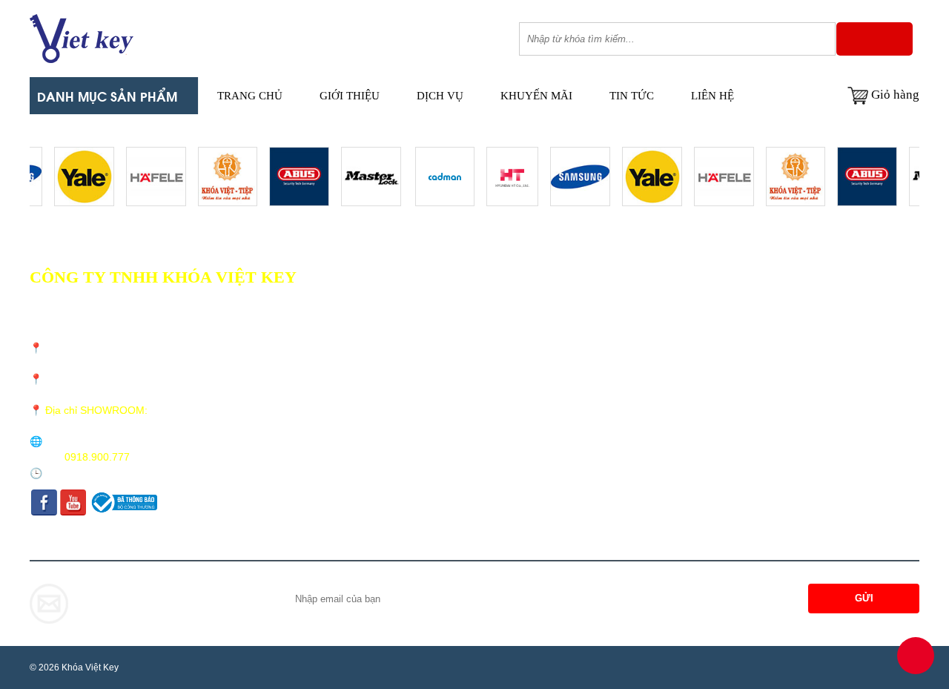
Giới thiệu (350, 96)
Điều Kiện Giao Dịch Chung (451, 296)
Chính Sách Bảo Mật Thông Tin (458, 354)
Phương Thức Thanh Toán (446, 334)
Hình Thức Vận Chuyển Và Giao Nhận (471, 315)
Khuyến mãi (536, 96)
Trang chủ (249, 96)
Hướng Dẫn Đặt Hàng (437, 392)
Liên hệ (712, 96)
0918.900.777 (97, 457)
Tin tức (631, 96)
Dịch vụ (440, 96)
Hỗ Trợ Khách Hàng (434, 373)
